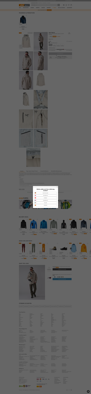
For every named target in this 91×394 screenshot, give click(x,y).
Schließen (57, 187)
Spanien (45, 205)
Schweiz (45, 197)
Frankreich (45, 200)
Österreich (45, 195)
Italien (45, 202)
